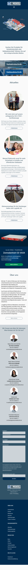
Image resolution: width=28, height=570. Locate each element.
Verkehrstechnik (14, 64)
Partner (9, 511)
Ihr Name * (5, 430)
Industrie (10, 549)
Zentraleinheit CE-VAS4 (14, 253)
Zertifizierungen (11, 517)
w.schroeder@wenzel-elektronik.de (14, 349)
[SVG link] (14, 3)
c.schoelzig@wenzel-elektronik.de (14, 420)
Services (10, 515)
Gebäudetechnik (14, 72)
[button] (14, 7)
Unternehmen (11, 509)
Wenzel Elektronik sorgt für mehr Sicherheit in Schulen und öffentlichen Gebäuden (14, 160)
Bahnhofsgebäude (12, 547)
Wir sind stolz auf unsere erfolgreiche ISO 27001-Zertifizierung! (14, 116)
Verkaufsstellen (11, 545)
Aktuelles (14, 82)
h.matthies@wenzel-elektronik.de (14, 402)
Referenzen (10, 513)
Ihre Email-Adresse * (7, 434)
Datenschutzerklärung (7, 470)
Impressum (10, 557)
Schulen (9, 543)
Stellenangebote (11, 531)
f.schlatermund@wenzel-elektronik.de (14, 367)
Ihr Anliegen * (5, 439)
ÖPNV (9, 541)
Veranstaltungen (11, 529)
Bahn (9, 539)
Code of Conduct (11, 519)
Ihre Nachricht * (6, 444)
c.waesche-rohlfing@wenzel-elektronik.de (14, 384)
